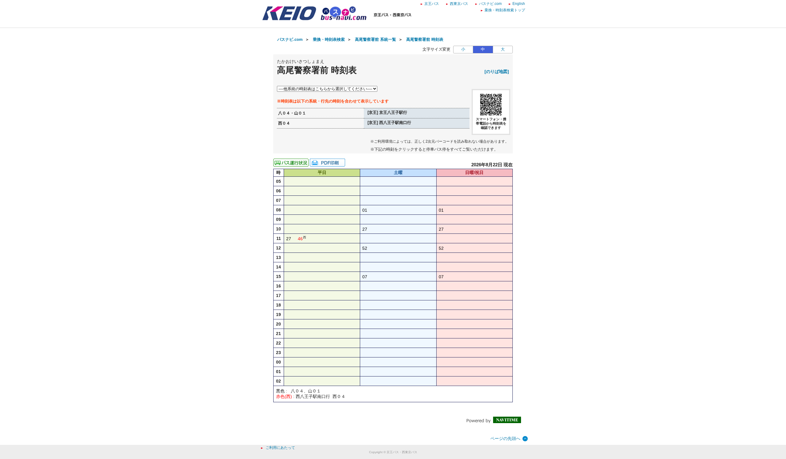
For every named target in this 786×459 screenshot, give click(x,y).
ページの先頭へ (505, 438)
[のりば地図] (496, 71)
